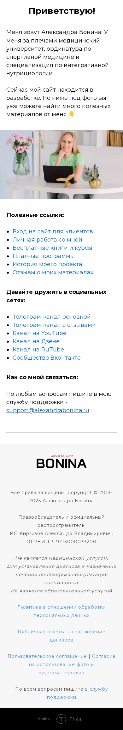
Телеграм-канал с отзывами (54, 325)
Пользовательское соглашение (47, 656)
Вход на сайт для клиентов (53, 231)
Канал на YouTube (40, 333)
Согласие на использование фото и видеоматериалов (72, 664)
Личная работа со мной (47, 239)
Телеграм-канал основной (52, 316)
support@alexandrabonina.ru (47, 410)
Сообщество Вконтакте (47, 357)
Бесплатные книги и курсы (52, 247)
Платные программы (44, 256)
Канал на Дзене (36, 341)
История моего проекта (47, 264)
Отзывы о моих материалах (53, 272)
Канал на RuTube (38, 349)
